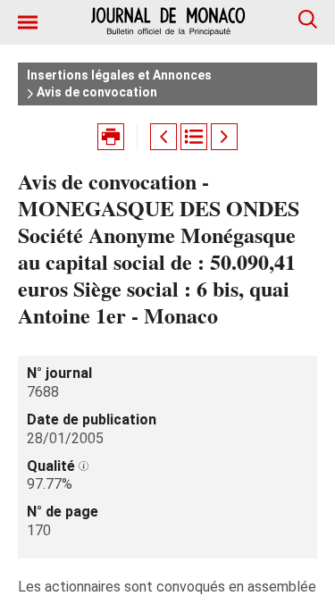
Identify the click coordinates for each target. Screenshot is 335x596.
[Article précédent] (163, 136)
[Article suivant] (224, 136)
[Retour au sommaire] (193, 136)
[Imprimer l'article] (110, 136)
